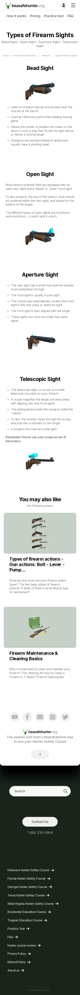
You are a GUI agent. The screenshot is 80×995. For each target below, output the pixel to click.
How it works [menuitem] (16, 16)
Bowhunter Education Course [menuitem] (26, 912)
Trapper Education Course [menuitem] (24, 920)
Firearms (46, 55)
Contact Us (40, 822)
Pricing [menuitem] (35, 16)
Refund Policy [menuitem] (16, 962)
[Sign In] (63, 5)
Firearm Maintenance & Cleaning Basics (33, 655)
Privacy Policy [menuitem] (16, 953)
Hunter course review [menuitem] (21, 945)
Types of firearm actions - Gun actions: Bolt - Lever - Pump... (37, 564)
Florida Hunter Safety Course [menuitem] (26, 878)
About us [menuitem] (13, 970)
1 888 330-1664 (40, 832)
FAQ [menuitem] (70, 16)
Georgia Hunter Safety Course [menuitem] (27, 887)
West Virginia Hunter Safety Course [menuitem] (30, 903)
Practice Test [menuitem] (16, 928)
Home (5, 55)
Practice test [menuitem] (54, 16)
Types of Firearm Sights (66, 55)
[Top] (40, 754)
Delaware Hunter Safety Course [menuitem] (28, 870)
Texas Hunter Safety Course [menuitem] (26, 895)
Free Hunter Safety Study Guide (28, 55)
